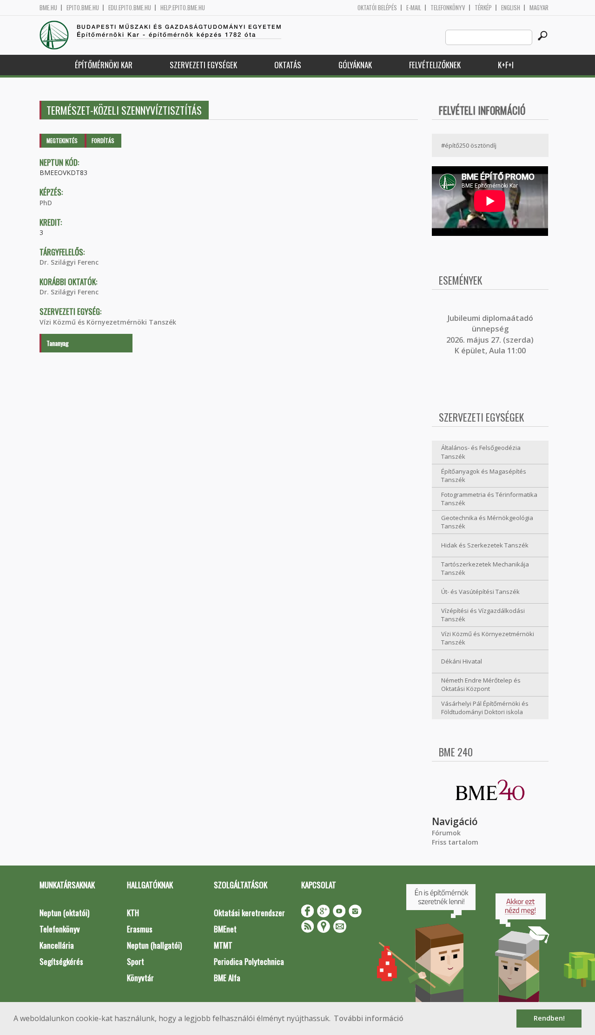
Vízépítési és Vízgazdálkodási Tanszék (483, 615)
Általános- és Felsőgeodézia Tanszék (481, 452)
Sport (135, 961)
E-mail (413, 8)
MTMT (223, 945)
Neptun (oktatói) (64, 912)
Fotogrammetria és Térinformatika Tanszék (489, 499)
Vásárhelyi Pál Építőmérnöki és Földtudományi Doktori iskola (485, 707)
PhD (46, 202)
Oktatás (287, 65)
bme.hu (48, 8)
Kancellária (57, 945)
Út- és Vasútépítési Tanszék (480, 591)
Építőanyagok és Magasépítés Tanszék (483, 475)
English (510, 8)
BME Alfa (227, 977)
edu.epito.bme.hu (129, 8)
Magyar (539, 8)
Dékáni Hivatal (461, 661)
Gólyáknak (355, 65)
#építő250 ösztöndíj (468, 145)
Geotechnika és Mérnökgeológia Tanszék (487, 522)
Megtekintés (62, 140)
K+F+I (506, 65)
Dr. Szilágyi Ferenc (69, 262)
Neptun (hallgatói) (154, 945)
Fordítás (103, 140)
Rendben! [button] (549, 1018)
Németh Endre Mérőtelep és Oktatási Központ (481, 684)
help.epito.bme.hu (182, 8)
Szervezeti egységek (203, 65)
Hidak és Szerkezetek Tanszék (485, 545)
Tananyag (57, 343)
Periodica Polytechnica (249, 961)
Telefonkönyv (447, 8)
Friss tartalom (455, 842)
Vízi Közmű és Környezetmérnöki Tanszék (108, 322)
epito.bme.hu (82, 8)
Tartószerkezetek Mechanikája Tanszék (485, 568)
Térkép (483, 8)
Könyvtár (140, 977)
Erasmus (139, 929)
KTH (133, 912)
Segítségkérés (61, 961)
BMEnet (225, 929)
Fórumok (446, 832)
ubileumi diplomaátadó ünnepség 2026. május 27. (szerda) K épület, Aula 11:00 (490, 334)
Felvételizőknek (435, 65)
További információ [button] (368, 1018)
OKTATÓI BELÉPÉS (377, 8)
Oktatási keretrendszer (249, 912)
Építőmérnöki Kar (103, 65)
